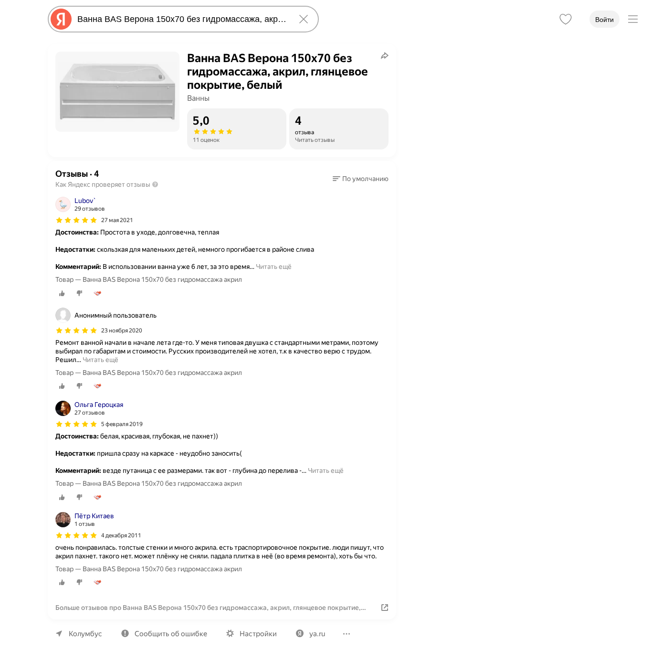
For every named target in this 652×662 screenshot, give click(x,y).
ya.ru (317, 634)
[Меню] (632, 19)
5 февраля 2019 (122, 424)
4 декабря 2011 (121, 535)
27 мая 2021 (117, 220)
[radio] (62, 293)
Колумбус (85, 634)
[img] (76, 220)
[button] (361, 178)
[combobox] (181, 19)
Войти (604, 19)
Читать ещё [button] (274, 266)
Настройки (258, 634)
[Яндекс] (61, 19)
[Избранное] (565, 19)
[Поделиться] (385, 55)
